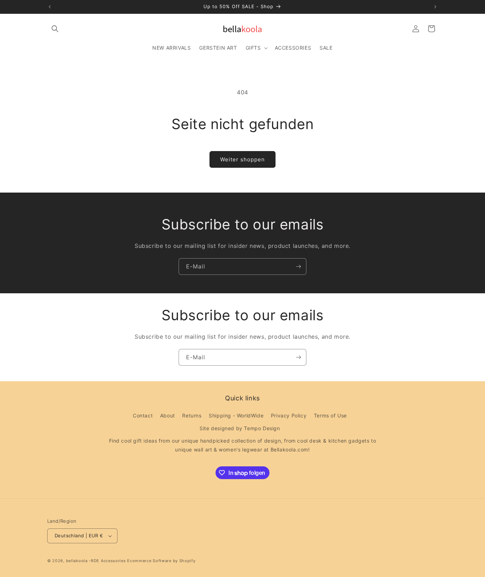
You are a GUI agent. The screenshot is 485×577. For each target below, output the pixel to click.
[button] (55, 29)
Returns (191, 415)
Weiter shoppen (242, 159)
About (167, 415)
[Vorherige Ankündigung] (50, 6)
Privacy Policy (288, 415)
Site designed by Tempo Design (240, 428)
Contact (143, 415)
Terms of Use (330, 415)
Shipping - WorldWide (236, 415)
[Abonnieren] (298, 266)
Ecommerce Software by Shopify (161, 560)
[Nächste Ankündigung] (435, 6)
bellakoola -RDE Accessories (96, 560)
